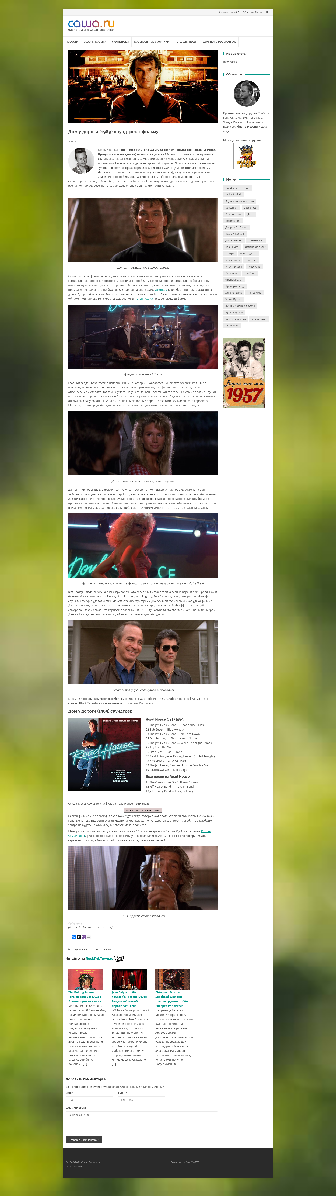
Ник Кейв (251, 260)
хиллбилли (231, 325)
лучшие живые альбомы (240, 305)
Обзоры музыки (95, 41)
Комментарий (76, 1108)
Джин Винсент (234, 240)
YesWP (195, 1162)
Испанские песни (255, 246)
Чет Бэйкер (254, 292)
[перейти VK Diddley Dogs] (246, 156)
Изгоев (206, 831)
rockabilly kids (233, 194)
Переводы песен (186, 41)
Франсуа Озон (234, 279)
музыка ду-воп (234, 312)
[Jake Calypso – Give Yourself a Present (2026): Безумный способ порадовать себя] (129, 979)
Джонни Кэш (256, 240)
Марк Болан (232, 260)
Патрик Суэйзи (145, 298)
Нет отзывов (103, 949)
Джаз (250, 214)
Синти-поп (231, 273)
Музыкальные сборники (151, 41)
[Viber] (84, 937)
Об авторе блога (252, 12)
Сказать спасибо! (229, 12)
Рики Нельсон (233, 266)
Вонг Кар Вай (233, 214)
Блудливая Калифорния (239, 201)
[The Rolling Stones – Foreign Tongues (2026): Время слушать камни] (85, 979)
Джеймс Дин (232, 220)
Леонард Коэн (248, 253)
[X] (79, 937)
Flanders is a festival (237, 188)
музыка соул (259, 319)
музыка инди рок (235, 319)
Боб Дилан (231, 207)
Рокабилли (254, 266)
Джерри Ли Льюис (236, 227)
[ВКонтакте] (74, 937)
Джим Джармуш (234, 234)
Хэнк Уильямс (233, 292)
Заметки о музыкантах (219, 41)
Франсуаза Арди (235, 286)
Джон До (161, 290)
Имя (69, 1093)
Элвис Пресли (233, 299)
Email (122, 1093)
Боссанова (250, 207)
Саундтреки (120, 41)
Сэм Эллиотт (76, 836)
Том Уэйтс (250, 273)
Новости (72, 41)
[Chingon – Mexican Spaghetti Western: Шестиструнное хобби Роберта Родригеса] (172, 979)
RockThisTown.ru (99, 958)
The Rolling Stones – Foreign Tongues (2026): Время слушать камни (85, 996)
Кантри (229, 253)
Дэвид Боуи (232, 246)
